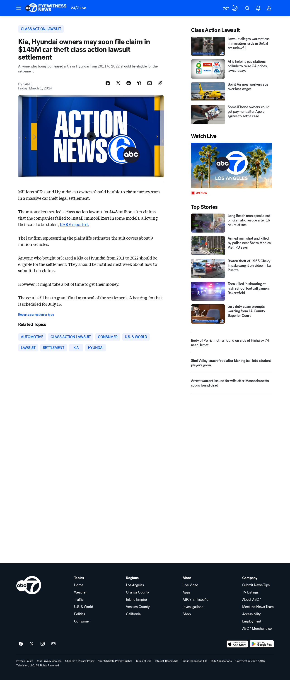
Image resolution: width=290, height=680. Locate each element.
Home (78, 585)
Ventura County (138, 607)
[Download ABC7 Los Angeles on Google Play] (262, 644)
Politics (79, 614)
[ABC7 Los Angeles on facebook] (20, 644)
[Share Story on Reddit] (129, 83)
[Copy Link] (160, 83)
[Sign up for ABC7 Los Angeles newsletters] (53, 644)
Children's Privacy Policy (79, 661)
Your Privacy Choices (49, 661)
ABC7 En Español (196, 599)
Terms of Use (143, 661)
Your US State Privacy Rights (115, 661)
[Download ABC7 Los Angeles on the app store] (237, 644)
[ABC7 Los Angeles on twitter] (31, 644)
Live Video (190, 585)
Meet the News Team (258, 607)
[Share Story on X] (118, 83)
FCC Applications (221, 661)
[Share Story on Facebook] (108, 83)
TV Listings (250, 592)
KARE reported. (74, 224)
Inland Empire (136, 599)
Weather (80, 592)
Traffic (79, 599)
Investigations (193, 607)
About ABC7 (251, 599)
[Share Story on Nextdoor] (139, 83)
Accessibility (251, 614)
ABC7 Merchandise (257, 628)
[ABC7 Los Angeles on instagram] (42, 644)
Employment (251, 621)
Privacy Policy (24, 661)
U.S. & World (83, 607)
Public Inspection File (194, 661)
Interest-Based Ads (166, 661)
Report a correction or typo (36, 314)
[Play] (231, 165)
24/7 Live (78, 7)
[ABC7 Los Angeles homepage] (45, 8)
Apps (186, 592)
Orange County (137, 592)
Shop (187, 614)
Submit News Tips (256, 585)
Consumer (82, 621)
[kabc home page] (28, 585)
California (133, 614)
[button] (18, 7)
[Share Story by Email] (149, 83)
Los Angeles (135, 585)
